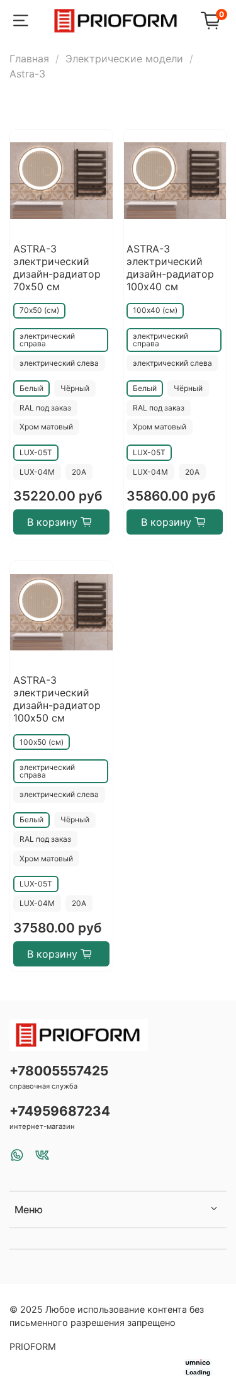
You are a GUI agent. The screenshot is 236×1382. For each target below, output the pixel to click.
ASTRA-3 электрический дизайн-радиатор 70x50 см (57, 267)
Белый (31, 388)
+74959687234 (59, 1111)
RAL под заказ (45, 407)
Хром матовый (46, 426)
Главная (29, 58)
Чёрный (74, 388)
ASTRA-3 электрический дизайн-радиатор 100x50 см (57, 699)
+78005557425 (58, 1071)
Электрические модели (124, 58)
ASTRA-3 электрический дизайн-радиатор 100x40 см (170, 267)
